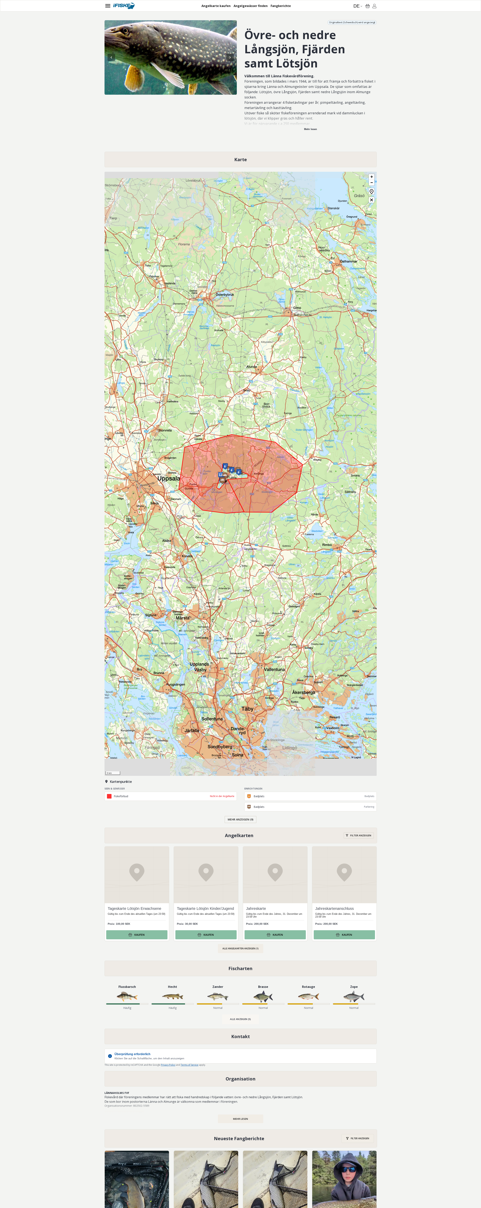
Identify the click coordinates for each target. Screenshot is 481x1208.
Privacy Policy (168, 1064)
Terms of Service (189, 1064)
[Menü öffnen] (108, 5)
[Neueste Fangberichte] (241, 1138)
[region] (171, 57)
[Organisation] (240, 1078)
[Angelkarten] (241, 835)
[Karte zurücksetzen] (371, 191)
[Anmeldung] (374, 6)
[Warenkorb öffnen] (367, 6)
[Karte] (240, 159)
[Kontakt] (240, 1036)
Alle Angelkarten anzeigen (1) (240, 948)
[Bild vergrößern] (171, 57)
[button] (239, 472)
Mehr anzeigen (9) (240, 819)
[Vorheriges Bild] (111, 57)
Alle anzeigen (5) (240, 1019)
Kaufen (139, 934)
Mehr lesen (310, 129)
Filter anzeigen (360, 835)
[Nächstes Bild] (230, 57)
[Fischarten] (240, 968)
